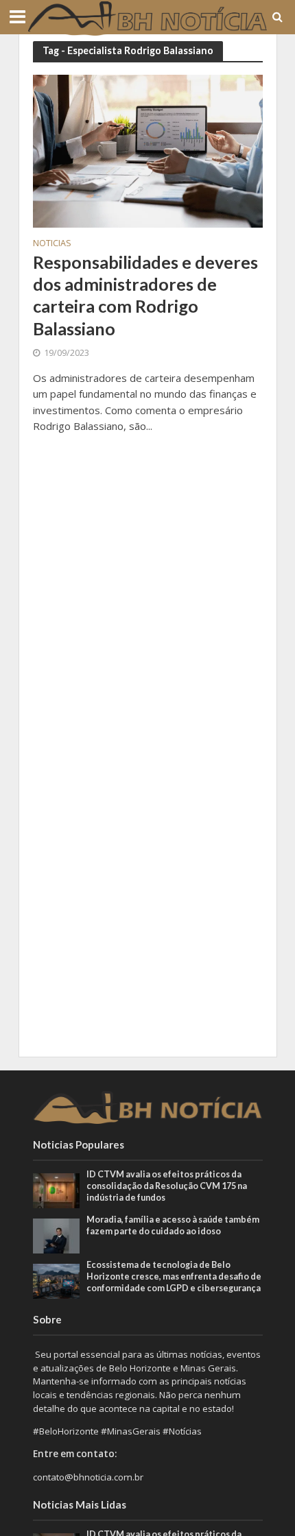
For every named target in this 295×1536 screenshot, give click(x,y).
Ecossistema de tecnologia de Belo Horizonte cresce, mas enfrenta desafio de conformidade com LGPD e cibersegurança (173, 1276)
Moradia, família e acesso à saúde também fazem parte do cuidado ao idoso (172, 1225)
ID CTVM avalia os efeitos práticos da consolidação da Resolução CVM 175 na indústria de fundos (166, 1186)
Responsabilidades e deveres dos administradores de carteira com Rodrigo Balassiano (145, 295)
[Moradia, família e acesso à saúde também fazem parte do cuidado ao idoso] (56, 1235)
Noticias (52, 244)
